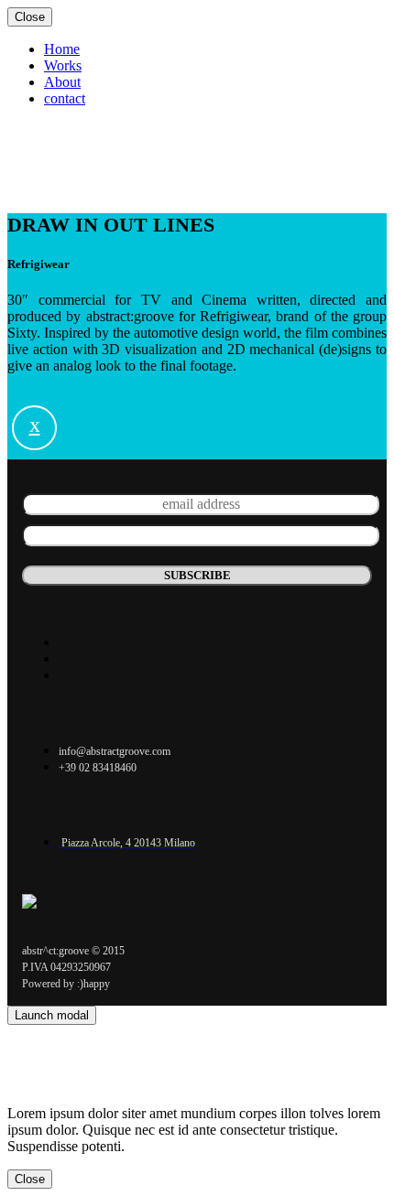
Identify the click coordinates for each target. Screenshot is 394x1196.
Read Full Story (54, 396)
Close (30, 17)
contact (64, 179)
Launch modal (52, 1015)
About (62, 162)
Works (63, 146)
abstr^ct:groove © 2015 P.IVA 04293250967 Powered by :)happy (73, 967)
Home (62, 129)
